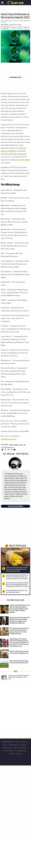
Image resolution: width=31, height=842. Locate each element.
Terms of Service (13, 745)
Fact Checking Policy (20, 750)
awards (11, 444)
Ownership (12, 753)
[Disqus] (15, 707)
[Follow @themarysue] (2, 450)
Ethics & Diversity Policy (20, 747)
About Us (18, 742)
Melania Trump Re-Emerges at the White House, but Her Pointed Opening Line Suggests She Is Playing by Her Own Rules (19, 620)
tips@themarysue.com (8, 439)
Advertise (24, 742)
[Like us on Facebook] (5, 450)
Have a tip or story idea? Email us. (18, 675)
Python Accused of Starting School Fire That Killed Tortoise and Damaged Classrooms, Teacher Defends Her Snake (17, 569)
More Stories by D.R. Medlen (15, 506)
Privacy (5, 745)
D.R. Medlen (5, 24)
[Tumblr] (11, 450)
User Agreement (7, 747)
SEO (24, 444)
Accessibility (23, 745)
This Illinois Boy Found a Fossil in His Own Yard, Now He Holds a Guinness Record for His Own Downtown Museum (19, 631)
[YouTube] (14, 450)
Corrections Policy (8, 750)
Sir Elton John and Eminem (16, 154)
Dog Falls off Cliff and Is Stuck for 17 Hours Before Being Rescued (19, 652)
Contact (18, 753)
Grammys (16, 444)
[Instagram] (8, 450)
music (21, 444)
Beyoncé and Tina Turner (21, 160)
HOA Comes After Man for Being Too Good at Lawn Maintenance (18, 662)
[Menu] (2, 2)
